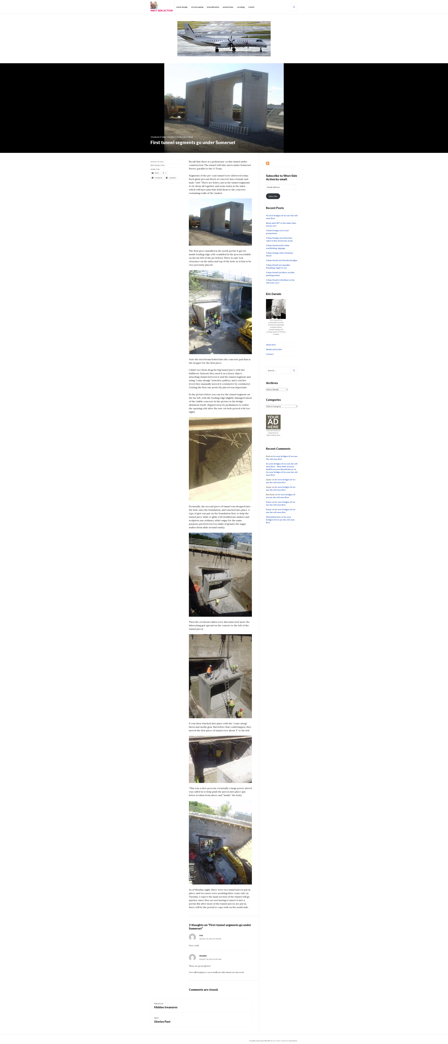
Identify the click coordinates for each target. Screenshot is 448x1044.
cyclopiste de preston (176, 137)
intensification (213, 7)
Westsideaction (157, 165)
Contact (269, 354)
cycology (241, 7)
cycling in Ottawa (158, 137)
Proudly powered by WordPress (261, 1041)
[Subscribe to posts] (267, 163)
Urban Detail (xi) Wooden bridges (281, 260)
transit (251, 7)
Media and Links (274, 349)
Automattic (293, 1041)
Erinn (268, 502)
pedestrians (228, 7)
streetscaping (197, 7)
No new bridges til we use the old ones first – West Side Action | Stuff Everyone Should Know (281, 466)
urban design (181, 7)
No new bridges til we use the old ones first (280, 520)
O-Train (189, 137)
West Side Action (161, 10)
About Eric (271, 345)
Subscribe (273, 196)
